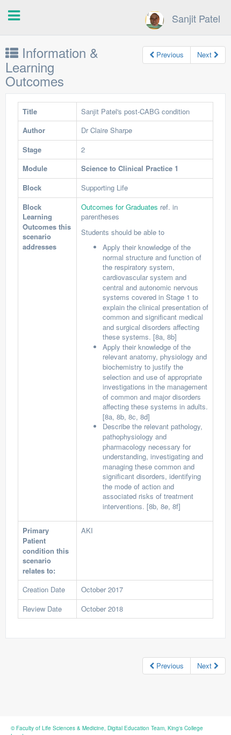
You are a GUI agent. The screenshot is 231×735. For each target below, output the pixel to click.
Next (205, 54)
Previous (169, 54)
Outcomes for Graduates (120, 207)
